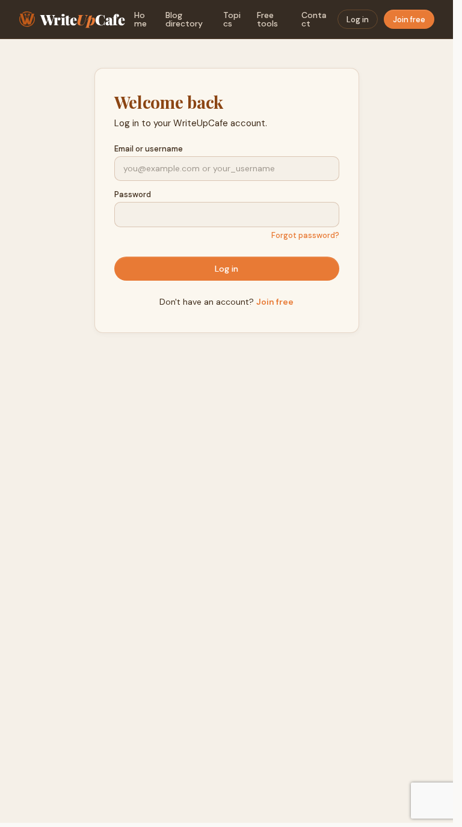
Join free (409, 19)
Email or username (148, 149)
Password (132, 194)
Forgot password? (305, 235)
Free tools (267, 19)
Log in (357, 19)
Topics (232, 19)
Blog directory (184, 19)
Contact (314, 19)
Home (140, 19)
